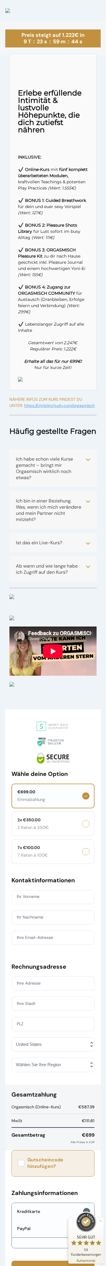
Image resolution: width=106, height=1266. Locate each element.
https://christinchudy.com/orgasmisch (59, 405)
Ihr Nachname (30, 917)
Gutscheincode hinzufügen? (45, 1163)
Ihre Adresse (29, 983)
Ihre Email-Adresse (35, 937)
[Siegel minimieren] (101, 1221)
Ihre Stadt (26, 1003)
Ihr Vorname (28, 896)
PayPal (23, 1229)
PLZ (20, 1023)
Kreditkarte (28, 1211)
